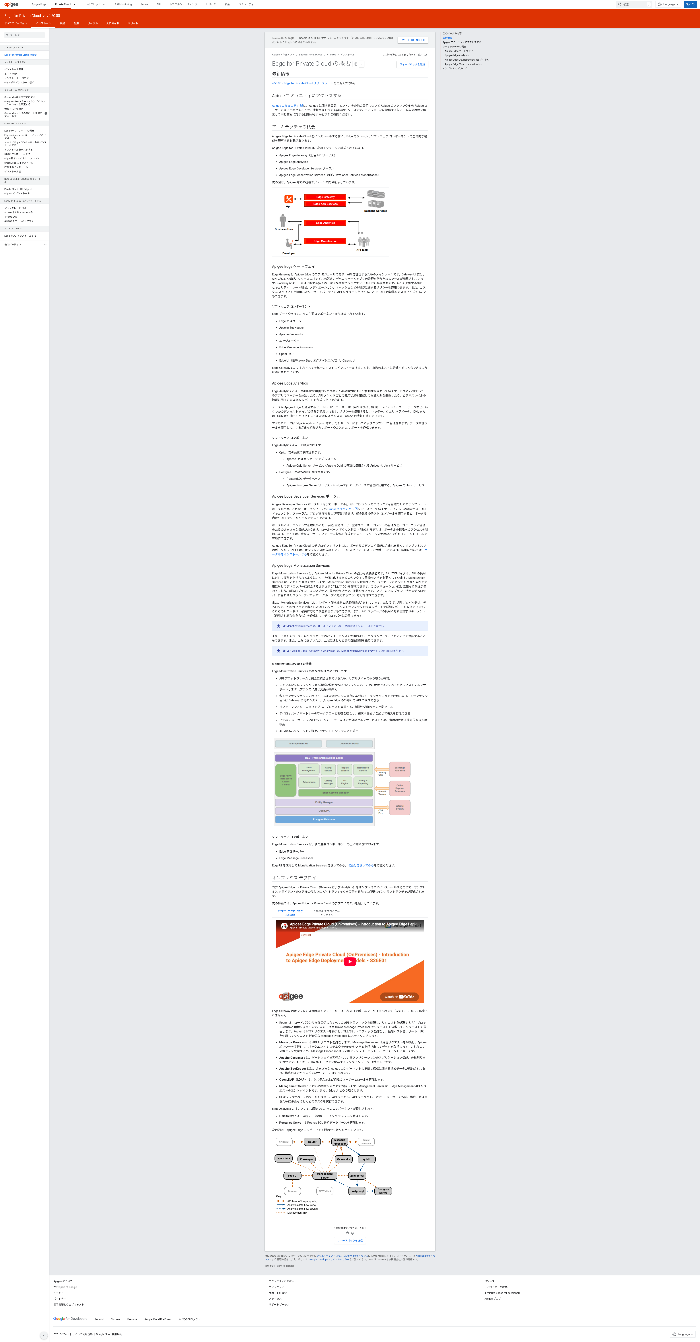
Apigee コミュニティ (285, 105)
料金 (227, 4)
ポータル (93, 23)
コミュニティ (246, 4)
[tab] (290, 913)
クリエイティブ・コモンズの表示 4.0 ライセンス (342, 1255)
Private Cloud (63, 4)
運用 (76, 23)
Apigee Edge (39, 4)
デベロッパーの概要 (496, 1287)
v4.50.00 (53, 15)
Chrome (115, 1319)
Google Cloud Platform (158, 1319)
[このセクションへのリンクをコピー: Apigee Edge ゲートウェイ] (318, 267)
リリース (211, 4)
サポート (133, 23)
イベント (58, 1292)
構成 (62, 23)
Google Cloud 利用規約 (109, 1334)
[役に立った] (420, 54)
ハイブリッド (93, 4)
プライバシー (61, 1334)
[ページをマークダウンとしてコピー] (356, 64)
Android (99, 1319)
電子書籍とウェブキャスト (68, 1304)
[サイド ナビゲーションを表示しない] (44, 1335)
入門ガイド (112, 23)
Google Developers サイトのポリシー (329, 1259)
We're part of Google (65, 1287)
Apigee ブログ (493, 1298)
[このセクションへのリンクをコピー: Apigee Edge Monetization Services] (333, 566)
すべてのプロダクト (189, 1319)
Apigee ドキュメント (283, 54)
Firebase (132, 1319)
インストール (43, 23)
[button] (21, 244)
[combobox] (634, 4)
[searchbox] (24, 35)
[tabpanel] (350, 961)
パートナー (59, 1298)
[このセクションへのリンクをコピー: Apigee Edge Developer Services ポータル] (344, 497)
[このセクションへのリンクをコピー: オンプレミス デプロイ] (319, 878)
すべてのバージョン (15, 23)
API (159, 4)
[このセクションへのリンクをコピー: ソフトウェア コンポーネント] (314, 306)
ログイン (690, 4)
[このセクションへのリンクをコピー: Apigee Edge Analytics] (311, 383)
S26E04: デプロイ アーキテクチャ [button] (327, 913)
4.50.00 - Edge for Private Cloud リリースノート (303, 83)
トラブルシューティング (183, 4)
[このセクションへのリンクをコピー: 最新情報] (293, 74)
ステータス (275, 1298)
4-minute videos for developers (502, 1292)
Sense (144, 4)
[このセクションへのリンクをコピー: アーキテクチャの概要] (318, 127)
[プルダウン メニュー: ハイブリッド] (105, 4)
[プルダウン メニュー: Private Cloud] (76, 4)
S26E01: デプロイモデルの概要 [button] (290, 913)
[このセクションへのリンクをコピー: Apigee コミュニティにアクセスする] (345, 96)
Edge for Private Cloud (22, 15)
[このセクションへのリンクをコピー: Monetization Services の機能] (315, 664)
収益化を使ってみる (361, 865)
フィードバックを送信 (412, 64)
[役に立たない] (425, 54)
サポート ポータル (279, 1304)
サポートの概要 (278, 1292)
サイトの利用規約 (82, 1334)
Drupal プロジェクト (340, 509)
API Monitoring (123, 4)
